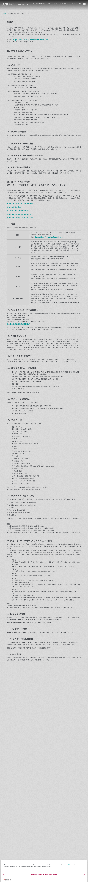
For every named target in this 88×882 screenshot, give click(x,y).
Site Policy (71, 864)
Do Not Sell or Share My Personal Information (44, 874)
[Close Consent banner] (85, 861)
